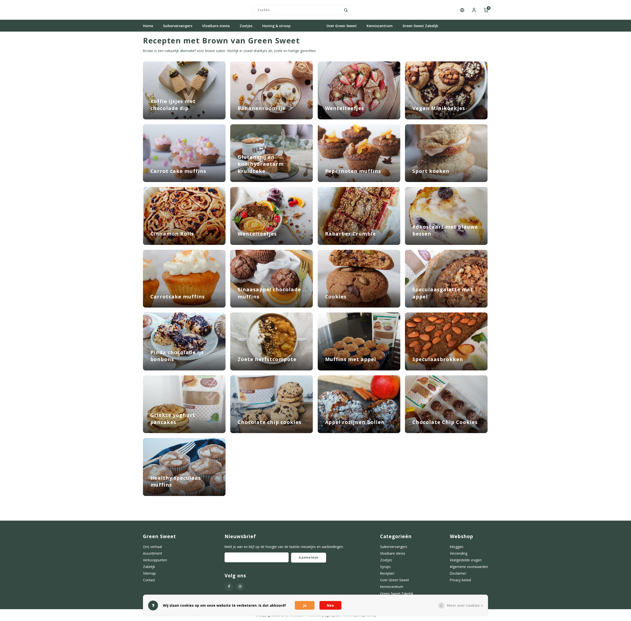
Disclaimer (458, 573)
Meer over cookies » (465, 605)
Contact (149, 580)
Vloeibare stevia (216, 25)
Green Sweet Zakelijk (420, 25)
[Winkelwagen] (486, 9)
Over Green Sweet (341, 25)
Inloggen (456, 546)
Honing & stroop (276, 25)
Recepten (308, 25)
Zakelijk (149, 566)
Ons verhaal (152, 546)
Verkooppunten (155, 560)
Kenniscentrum (380, 25)
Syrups (385, 566)
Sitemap (149, 573)
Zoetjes (246, 25)
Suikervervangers (177, 25)
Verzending (458, 553)
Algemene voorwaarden (469, 566)
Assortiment (152, 553)
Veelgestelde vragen (466, 560)
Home (148, 25)
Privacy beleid (460, 580)
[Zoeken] (346, 10)
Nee (330, 605)
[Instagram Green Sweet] (240, 587)
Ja (304, 605)
